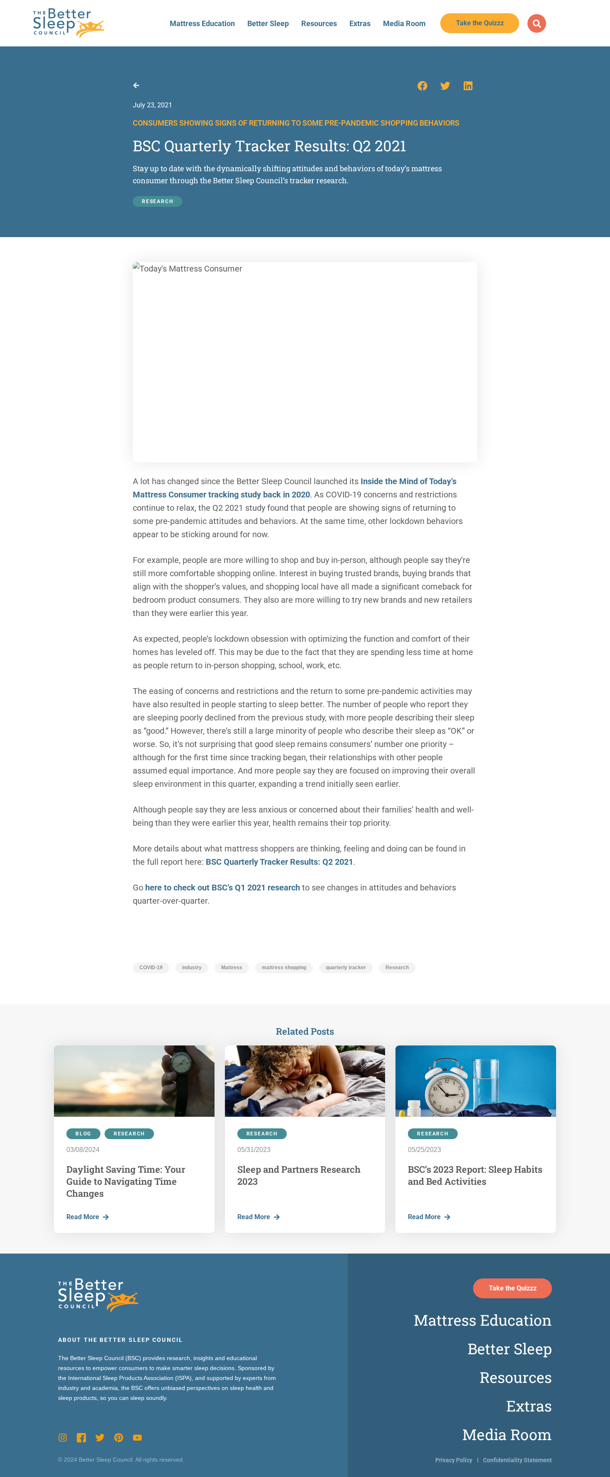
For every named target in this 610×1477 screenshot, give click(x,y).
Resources (319, 23)
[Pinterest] (118, 1437)
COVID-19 (151, 967)
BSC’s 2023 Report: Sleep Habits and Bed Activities (475, 1175)
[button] (422, 86)
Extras (360, 23)
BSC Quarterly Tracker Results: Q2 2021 (279, 862)
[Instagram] (62, 1437)
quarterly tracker (346, 967)
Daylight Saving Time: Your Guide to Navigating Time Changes (125, 1181)
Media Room (404, 23)
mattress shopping (284, 967)
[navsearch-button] (536, 23)
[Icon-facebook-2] (81, 1437)
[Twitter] (100, 1437)
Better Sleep (268, 23)
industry (192, 967)
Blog (83, 1134)
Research (157, 201)
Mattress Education (202, 23)
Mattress (231, 967)
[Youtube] (137, 1437)
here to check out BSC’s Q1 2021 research (222, 888)
